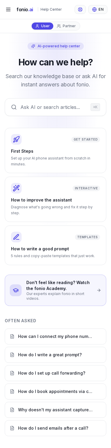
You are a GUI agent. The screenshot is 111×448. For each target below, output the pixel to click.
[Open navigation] (8, 9)
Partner (69, 26)
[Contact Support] (80, 9)
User (45, 26)
